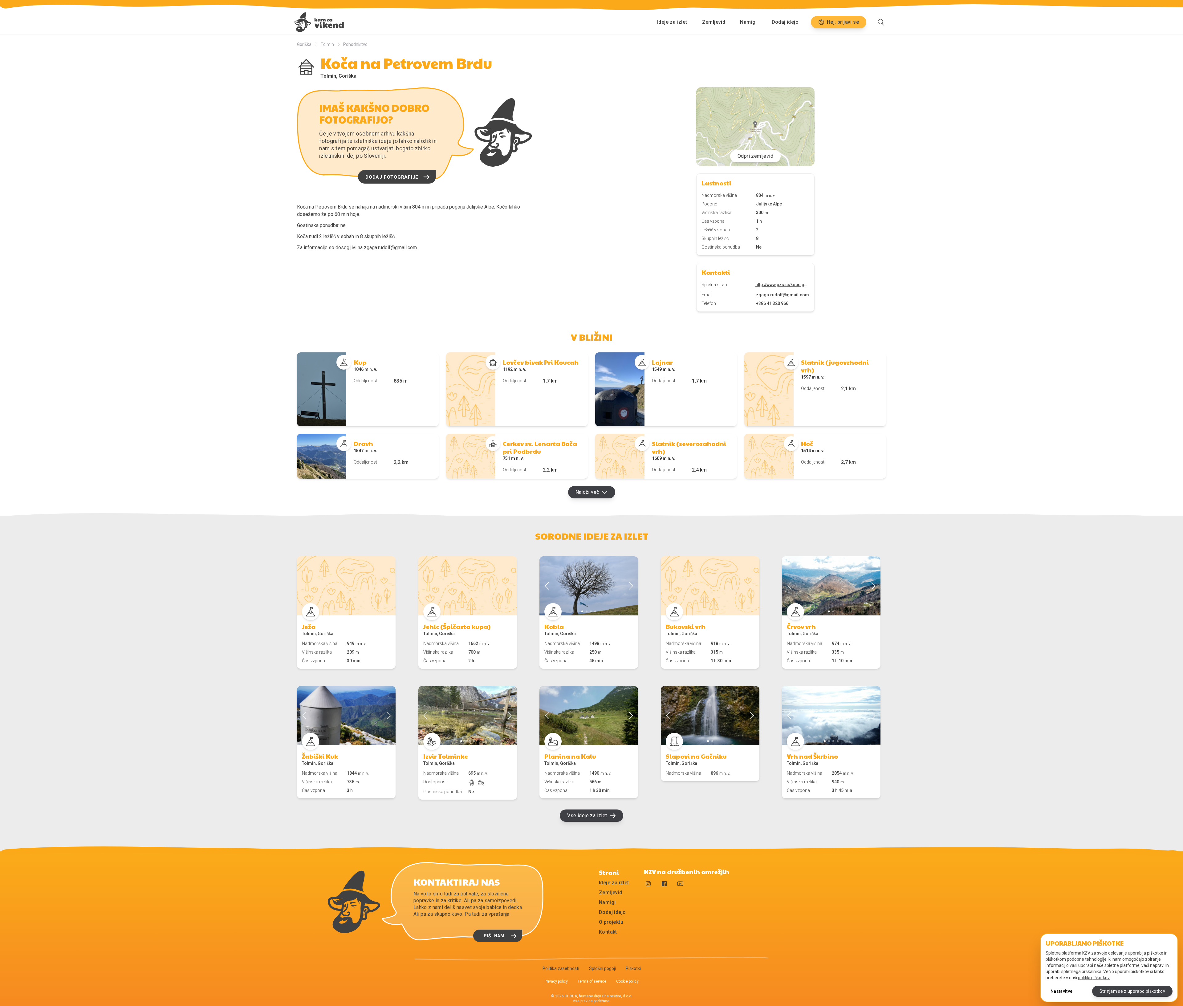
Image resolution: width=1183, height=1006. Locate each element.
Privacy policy (556, 981)
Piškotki (633, 968)
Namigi (748, 22)
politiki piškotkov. (1094, 977)
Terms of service (592, 981)
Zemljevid (714, 22)
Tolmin (327, 44)
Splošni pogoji (602, 968)
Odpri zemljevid (755, 156)
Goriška (304, 44)
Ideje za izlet (672, 22)
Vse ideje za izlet (587, 815)
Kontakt (608, 932)
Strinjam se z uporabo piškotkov (1132, 991)
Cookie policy (627, 981)
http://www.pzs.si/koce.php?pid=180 (782, 284)
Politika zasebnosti (561, 968)
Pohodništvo (355, 44)
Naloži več (587, 492)
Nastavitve (1062, 991)
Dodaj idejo (785, 22)
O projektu (611, 922)
